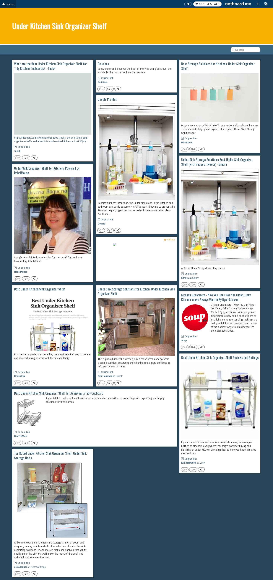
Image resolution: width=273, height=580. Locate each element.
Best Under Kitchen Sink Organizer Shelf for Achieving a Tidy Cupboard (58, 393)
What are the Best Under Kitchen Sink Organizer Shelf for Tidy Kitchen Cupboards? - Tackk (50, 66)
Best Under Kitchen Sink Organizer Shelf (39, 289)
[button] (266, 4)
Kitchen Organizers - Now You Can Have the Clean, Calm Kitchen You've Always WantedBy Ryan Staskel (216, 297)
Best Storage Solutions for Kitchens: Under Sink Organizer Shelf (218, 66)
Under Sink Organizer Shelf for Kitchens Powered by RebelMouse (46, 170)
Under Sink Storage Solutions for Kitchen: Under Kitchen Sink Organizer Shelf (136, 291)
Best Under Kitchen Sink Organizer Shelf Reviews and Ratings (220, 357)
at (190, 278)
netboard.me (238, 3)
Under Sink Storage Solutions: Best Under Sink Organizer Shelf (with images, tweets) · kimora (217, 162)
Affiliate (171, 239)
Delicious (103, 64)
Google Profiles (107, 99)
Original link (23, 147)
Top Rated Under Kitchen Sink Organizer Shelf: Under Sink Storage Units (50, 455)
